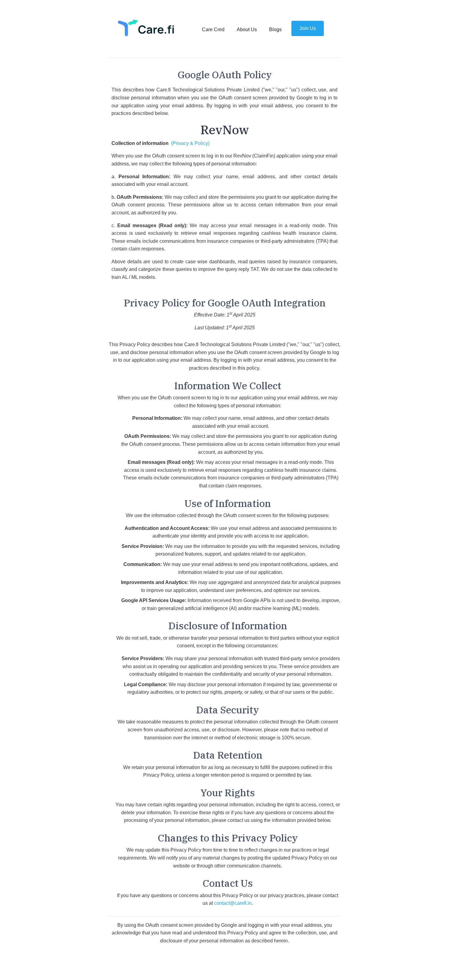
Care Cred (214, 29)
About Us (247, 29)
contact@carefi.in (233, 903)
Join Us (307, 28)
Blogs (275, 29)
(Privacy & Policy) (190, 143)
